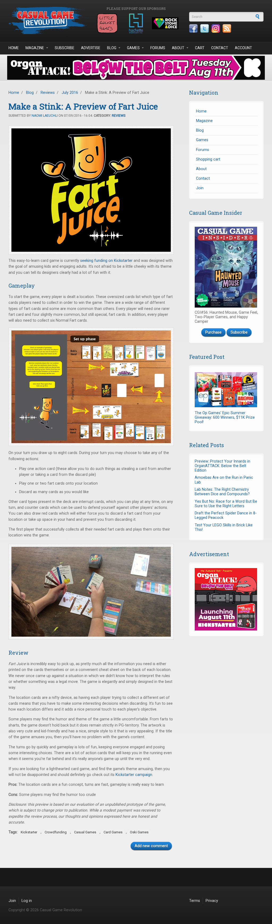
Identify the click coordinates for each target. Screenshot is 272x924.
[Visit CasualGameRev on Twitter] (204, 28)
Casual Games (85, 832)
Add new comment (151, 846)
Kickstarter (29, 832)
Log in (27, 900)
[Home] (48, 20)
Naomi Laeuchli (45, 115)
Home (13, 48)
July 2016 (70, 92)
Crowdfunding (56, 832)
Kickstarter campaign (134, 774)
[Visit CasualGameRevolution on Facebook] (193, 28)
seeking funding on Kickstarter (106, 260)
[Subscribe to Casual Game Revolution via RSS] (227, 28)
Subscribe (64, 48)
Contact (219, 48)
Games (133, 48)
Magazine (35, 48)
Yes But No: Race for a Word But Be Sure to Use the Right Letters (226, 503)
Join (199, 188)
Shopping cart (208, 159)
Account (243, 48)
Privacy (212, 900)
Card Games (113, 832)
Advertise (90, 48)
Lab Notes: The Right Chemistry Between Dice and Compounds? (222, 491)
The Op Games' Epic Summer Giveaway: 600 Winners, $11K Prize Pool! (225, 418)
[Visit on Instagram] (215, 28)
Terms (194, 900)
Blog (111, 48)
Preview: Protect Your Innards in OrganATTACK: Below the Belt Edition (222, 466)
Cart (200, 48)
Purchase (213, 332)
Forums (157, 48)
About (178, 48)
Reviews (48, 92)
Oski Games (139, 832)
